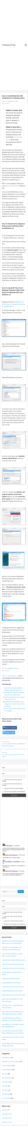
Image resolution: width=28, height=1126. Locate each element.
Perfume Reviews (7, 1065)
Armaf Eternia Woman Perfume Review (13, 968)
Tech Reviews (6, 1094)
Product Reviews (7, 1070)
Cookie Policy (6, 1110)
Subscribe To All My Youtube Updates (13, 788)
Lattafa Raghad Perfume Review (11, 983)
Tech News (5, 1086)
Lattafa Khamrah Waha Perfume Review (13, 960)
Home (4, 676)
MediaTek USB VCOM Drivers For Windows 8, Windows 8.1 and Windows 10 (13, 304)
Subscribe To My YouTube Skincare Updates (12, 784)
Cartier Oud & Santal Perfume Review (13, 987)
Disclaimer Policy (7, 1114)
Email (3, 773)
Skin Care (4, 1074)
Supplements (6, 1082)
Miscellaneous (6, 1057)
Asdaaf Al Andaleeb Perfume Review (12, 991)
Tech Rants (5, 1090)
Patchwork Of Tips (9, 45)
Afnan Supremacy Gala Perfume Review (13, 995)
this (19, 180)
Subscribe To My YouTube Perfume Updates (12, 780)
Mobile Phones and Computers (11, 1061)
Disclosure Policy (7, 1122)
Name (3, 767)
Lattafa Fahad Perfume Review (11, 978)
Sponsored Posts (7, 1078)
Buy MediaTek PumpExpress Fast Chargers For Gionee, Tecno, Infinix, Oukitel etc (14, 704)
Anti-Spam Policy (7, 1118)
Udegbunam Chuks (13, 101)
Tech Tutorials (11, 676)
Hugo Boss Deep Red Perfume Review (13, 964)
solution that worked (13, 186)
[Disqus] (14, 820)
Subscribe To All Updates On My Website (14, 791)
